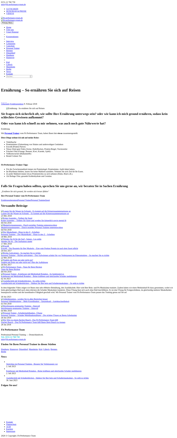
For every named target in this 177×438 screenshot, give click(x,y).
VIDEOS (10, 13)
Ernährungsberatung (9, 200)
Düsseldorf (10, 53)
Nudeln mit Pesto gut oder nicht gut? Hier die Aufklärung (24, 262)
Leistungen (10, 44)
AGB (8, 427)
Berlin (8, 69)
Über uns (10, 30)
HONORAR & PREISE (16, 11)
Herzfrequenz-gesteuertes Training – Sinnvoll (19, 308)
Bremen (9, 50)
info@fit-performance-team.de (13, 4)
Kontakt (9, 74)
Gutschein (10, 46)
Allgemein (5, 104)
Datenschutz (11, 424)
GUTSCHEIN (12, 9)
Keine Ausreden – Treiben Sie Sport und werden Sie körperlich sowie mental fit (33, 220)
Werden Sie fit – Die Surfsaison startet (16, 241)
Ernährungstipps (16, 104)
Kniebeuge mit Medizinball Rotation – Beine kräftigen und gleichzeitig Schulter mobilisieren (39, 276)
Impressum (10, 431)
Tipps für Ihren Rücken (10, 269)
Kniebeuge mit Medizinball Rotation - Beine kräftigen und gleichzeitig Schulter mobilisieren (44, 371)
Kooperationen (12, 37)
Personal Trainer (13, 48)
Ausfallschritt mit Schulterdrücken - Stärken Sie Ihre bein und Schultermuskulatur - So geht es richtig (47, 378)
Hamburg (10, 55)
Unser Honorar (12, 32)
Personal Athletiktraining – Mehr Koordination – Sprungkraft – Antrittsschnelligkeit (35, 301)
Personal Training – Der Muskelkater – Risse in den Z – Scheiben (28, 234)
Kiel (8, 62)
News (8, 71)
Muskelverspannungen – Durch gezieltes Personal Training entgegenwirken (32, 227)
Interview (10, 41)
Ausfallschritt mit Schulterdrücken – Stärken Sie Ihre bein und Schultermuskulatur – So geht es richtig (42, 283)
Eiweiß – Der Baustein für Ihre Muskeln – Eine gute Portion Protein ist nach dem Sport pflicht (39, 248)
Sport (47, 200)
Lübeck (9, 64)
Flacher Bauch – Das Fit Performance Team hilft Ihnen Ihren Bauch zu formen (33, 322)
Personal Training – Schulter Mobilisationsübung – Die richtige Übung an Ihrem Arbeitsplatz (39, 315)
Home (8, 27)
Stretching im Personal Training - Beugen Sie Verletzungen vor (32, 364)
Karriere (9, 429)
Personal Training (38, 200)
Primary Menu (7, 23)
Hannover (10, 57)
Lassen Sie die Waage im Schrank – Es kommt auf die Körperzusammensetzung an (35, 213)
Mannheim (10, 67)
